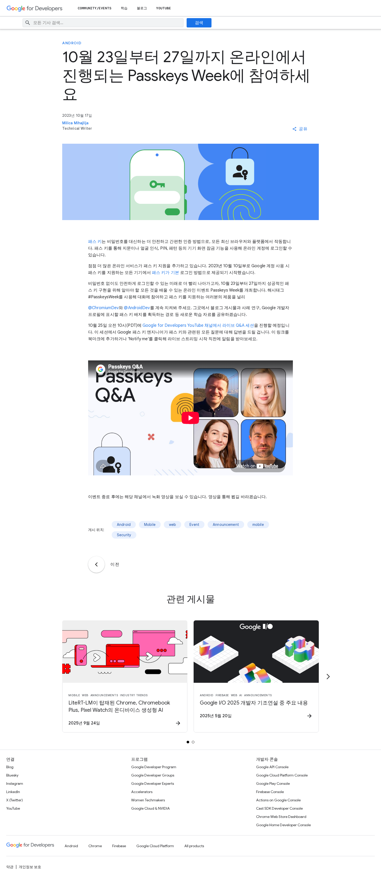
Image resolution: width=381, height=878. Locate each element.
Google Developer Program (153, 767)
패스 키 (95, 241)
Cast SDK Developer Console (279, 808)
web (172, 524)
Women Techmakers (148, 800)
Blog (9, 767)
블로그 (142, 8)
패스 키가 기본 (165, 272)
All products (194, 846)
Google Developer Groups (152, 775)
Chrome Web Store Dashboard (281, 816)
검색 (199, 22)
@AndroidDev (137, 307)
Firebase (119, 846)
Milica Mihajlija (75, 123)
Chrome (95, 846)
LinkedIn (13, 791)
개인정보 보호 (30, 867)
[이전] (96, 564)
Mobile (150, 524)
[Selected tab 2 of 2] (193, 742)
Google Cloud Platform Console (282, 775)
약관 (9, 867)
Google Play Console (273, 783)
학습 (124, 8)
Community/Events (94, 8)
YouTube (163, 8)
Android (72, 43)
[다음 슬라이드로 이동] (328, 676)
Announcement (226, 524)
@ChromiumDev (103, 307)
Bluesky (12, 775)
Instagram (14, 783)
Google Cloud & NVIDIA (150, 808)
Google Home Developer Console (283, 825)
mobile (258, 524)
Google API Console (272, 767)
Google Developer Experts (152, 783)
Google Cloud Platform (155, 846)
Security (124, 535)
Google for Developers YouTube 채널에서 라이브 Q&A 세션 (198, 325)
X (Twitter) (14, 800)
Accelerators (141, 791)
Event (194, 524)
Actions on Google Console (278, 800)
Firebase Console (270, 791)
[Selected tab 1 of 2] (187, 742)
